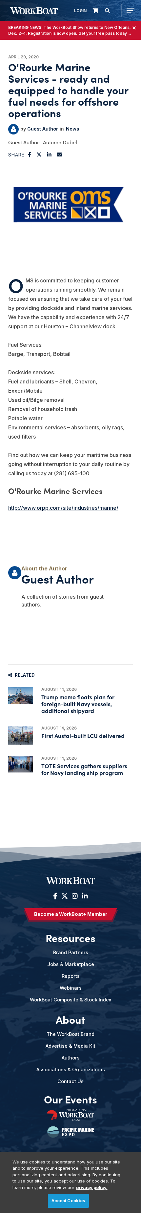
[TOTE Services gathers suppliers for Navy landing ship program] (20, 764)
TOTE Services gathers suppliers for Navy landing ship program (84, 769)
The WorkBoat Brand (70, 1034)
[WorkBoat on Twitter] (64, 896)
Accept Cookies (68, 1200)
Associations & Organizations (70, 1069)
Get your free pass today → (105, 33)
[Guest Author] (13, 129)
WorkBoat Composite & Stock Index (70, 999)
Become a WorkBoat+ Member (70, 914)
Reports (71, 976)
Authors (71, 1057)
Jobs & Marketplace (70, 964)
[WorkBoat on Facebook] (55, 896)
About (70, 1019)
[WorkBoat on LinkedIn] (84, 896)
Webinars (71, 988)
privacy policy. (92, 1187)
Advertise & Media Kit (70, 1046)
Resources (70, 938)
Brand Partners (70, 952)
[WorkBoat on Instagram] (75, 896)
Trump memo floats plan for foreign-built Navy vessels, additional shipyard (77, 704)
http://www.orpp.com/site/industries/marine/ (63, 507)
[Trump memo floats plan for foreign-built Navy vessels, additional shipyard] (20, 695)
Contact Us (70, 1081)
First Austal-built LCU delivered (83, 735)
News (72, 129)
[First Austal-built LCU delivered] (20, 735)
